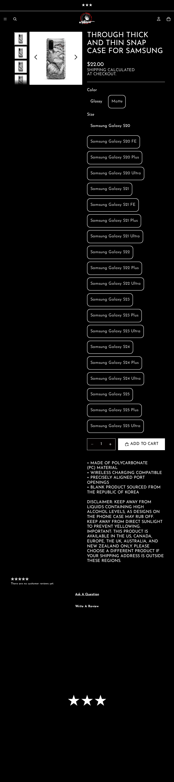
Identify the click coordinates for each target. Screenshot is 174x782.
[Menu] (5, 19)
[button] (87, 595)
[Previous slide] (34, 58)
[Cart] (169, 19)
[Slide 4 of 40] (21, 81)
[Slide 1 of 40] (21, 39)
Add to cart (144, 444)
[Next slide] (77, 58)
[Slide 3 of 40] (21, 67)
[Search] (15, 19)
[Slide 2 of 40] (21, 52)
